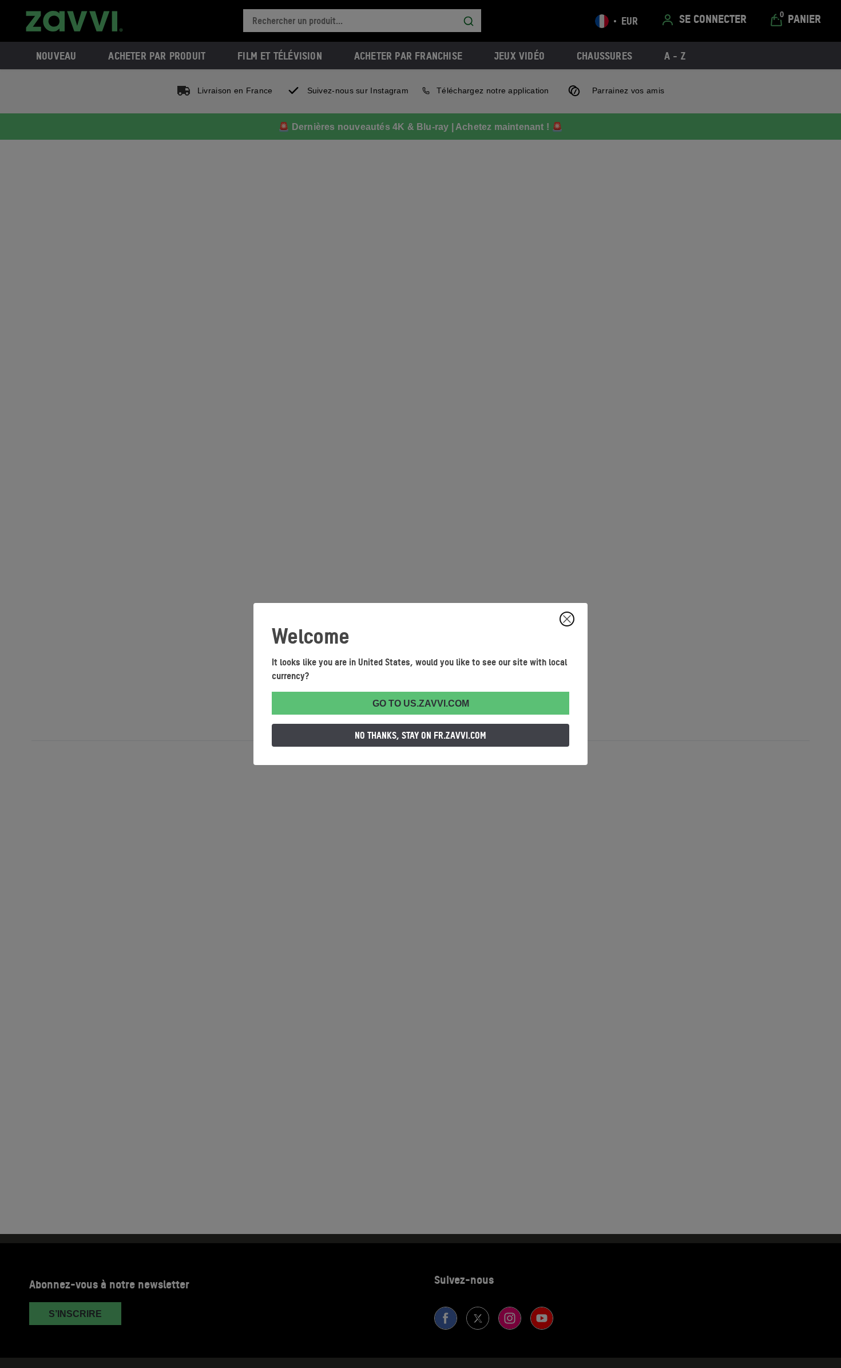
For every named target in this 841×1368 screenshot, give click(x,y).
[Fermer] (567, 619)
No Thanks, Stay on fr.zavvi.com (420, 735)
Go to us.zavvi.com (420, 703)
